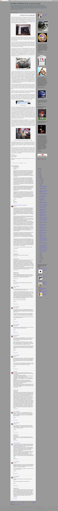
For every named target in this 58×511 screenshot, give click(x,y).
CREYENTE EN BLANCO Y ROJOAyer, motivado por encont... (42, 189)
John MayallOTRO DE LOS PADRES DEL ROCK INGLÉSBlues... (42, 210)
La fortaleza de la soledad (42, 288)
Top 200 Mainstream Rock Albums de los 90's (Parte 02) (45, 294)
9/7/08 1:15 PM (15, 256)
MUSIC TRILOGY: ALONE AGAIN (45, 270)
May (40, 254)
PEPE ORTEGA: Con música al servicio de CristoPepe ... (43, 251)
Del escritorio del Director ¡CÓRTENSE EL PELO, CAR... (42, 207)
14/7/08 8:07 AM (15, 473)
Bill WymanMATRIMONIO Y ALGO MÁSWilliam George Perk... (43, 203)
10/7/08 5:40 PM (15, 283)
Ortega (14, 371)
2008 (39, 177)
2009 (39, 176)
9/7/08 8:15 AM (15, 202)
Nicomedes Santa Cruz (32, 158)
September (40, 182)
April (40, 255)
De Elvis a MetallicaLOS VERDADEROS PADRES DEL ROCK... (42, 215)
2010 (39, 175)
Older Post (34, 502)
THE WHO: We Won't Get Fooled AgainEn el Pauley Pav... (42, 225)
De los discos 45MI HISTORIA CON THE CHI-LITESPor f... (43, 205)
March (40, 256)
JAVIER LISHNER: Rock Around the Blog (25, 3)
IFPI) (30, 84)
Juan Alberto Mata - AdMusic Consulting (19, 205)
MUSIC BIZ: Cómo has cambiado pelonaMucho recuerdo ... (42, 236)
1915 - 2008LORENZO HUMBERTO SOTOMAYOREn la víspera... (42, 199)
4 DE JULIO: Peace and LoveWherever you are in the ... (43, 243)
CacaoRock (40, 275)
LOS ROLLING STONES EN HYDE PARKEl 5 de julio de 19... (43, 240)
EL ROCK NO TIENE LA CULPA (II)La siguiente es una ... (43, 245)
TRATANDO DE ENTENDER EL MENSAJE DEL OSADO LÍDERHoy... (43, 191)
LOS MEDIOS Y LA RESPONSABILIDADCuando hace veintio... (43, 228)
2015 (39, 171)
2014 (39, 172)
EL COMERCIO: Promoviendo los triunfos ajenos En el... (43, 249)
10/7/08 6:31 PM (15, 332)
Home (23, 502)
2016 (39, 170)
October (40, 181)
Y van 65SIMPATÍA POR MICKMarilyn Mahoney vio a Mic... (43, 197)
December (40, 178)
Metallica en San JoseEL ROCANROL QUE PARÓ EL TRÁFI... (43, 230)
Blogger (33, 509)
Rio (32, 21)
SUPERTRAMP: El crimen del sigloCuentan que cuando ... (43, 217)
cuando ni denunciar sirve (42, 289)
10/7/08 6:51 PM (15, 352)
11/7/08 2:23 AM (15, 387)
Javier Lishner (15, 286)
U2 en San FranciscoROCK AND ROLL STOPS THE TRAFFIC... (42, 233)
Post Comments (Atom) (17, 504)
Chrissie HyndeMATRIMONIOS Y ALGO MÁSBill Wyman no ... (43, 194)
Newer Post (12, 502)
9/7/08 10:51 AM (15, 251)
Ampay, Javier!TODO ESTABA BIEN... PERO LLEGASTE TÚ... (43, 220)
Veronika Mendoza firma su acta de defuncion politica (45, 283)
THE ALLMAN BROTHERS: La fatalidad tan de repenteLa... (43, 238)
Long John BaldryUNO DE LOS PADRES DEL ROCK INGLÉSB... (43, 213)
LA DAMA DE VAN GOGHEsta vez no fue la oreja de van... (43, 186)
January (40, 259)
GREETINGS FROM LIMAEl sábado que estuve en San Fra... (43, 222)
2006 (39, 262)
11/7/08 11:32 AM (15, 432)
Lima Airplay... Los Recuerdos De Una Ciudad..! (43, 291)
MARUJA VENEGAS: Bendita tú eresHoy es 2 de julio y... (43, 247)
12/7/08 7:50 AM (15, 440)
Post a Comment (15, 498)
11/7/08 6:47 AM (15, 408)
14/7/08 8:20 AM (15, 485)
